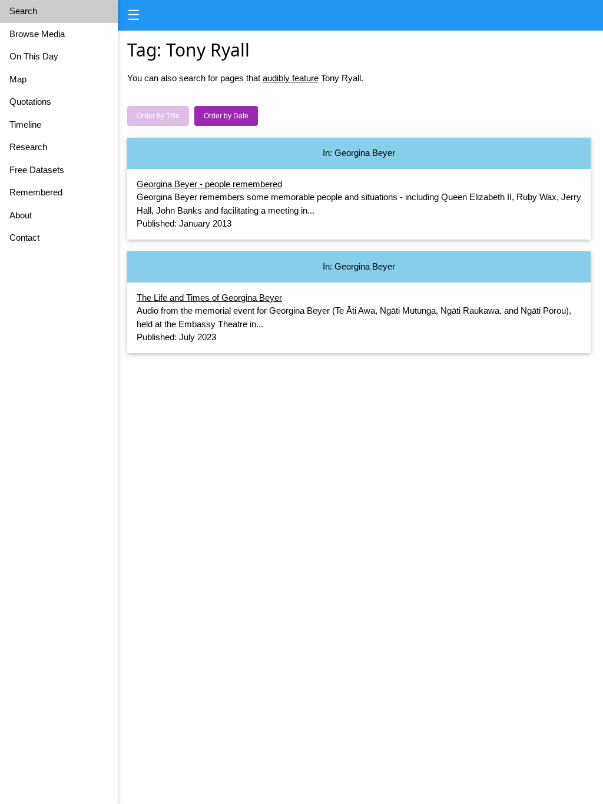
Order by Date (226, 116)
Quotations (30, 102)
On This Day (33, 56)
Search (23, 11)
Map (17, 79)
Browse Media (37, 34)
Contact (24, 237)
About (20, 215)
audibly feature (291, 78)
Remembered (35, 192)
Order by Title (158, 116)
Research (28, 147)
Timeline (25, 124)
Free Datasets (36, 170)
